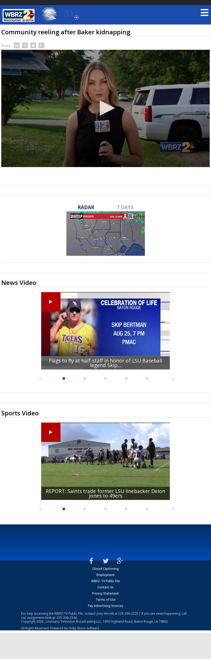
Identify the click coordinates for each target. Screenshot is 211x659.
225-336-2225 (128, 613)
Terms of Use (106, 599)
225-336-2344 (67, 617)
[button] (105, 108)
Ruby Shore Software (84, 628)
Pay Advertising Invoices (105, 606)
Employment (105, 575)
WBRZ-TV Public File (105, 581)
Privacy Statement (105, 593)
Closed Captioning (105, 568)
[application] (105, 108)
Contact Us (105, 587)
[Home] (19, 15)
